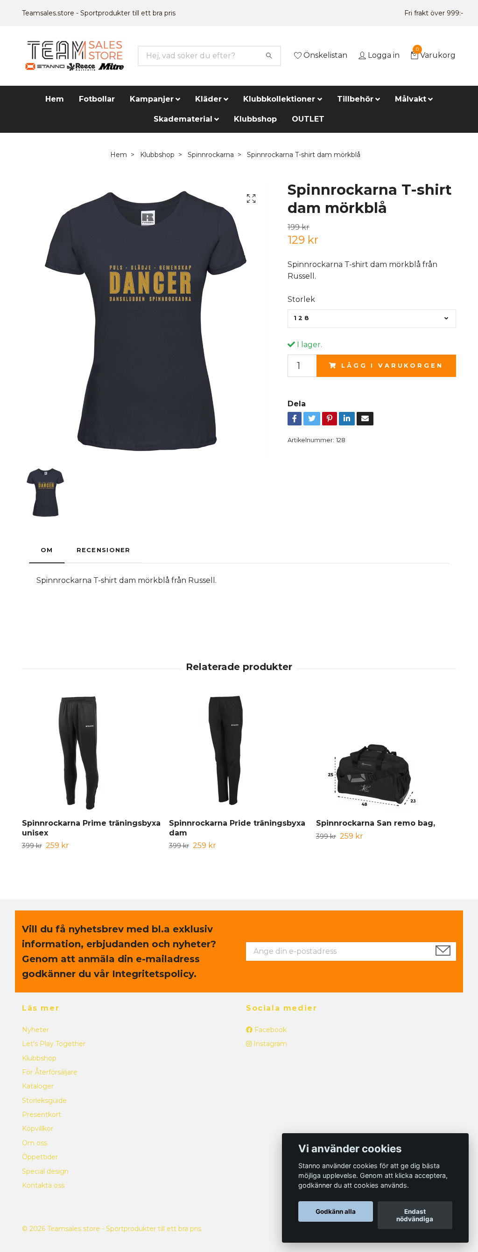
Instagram (269, 1044)
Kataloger (38, 1086)
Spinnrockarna (211, 155)
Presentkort (41, 1114)
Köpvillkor (37, 1128)
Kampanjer (152, 99)
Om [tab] (47, 550)
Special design (45, 1171)
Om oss (34, 1143)
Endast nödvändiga (414, 1215)
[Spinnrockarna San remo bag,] (386, 753)
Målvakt (410, 99)
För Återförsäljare (49, 1072)
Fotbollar (97, 99)
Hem (54, 99)
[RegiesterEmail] (443, 951)
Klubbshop (255, 119)
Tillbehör (355, 99)
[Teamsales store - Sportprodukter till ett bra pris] (74, 56)
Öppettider (40, 1157)
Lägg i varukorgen (392, 365)
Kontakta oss (43, 1185)
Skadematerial (183, 119)
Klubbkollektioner (279, 99)
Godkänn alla (336, 1211)
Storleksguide (44, 1100)
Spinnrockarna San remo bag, (375, 823)
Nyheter (35, 1030)
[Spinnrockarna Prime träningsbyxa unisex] (92, 753)
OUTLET (308, 119)
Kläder (208, 99)
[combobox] (372, 318)
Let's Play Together (53, 1044)
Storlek (301, 299)
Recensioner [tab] (104, 550)
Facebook (270, 1030)
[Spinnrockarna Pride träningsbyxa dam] (239, 753)
